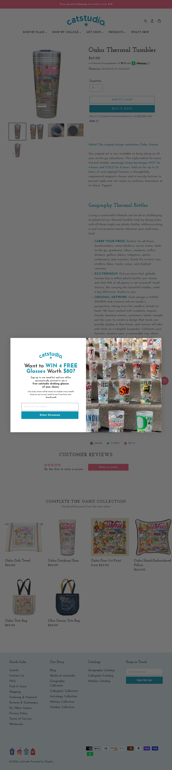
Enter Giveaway (50, 415)
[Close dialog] (158, 341)
